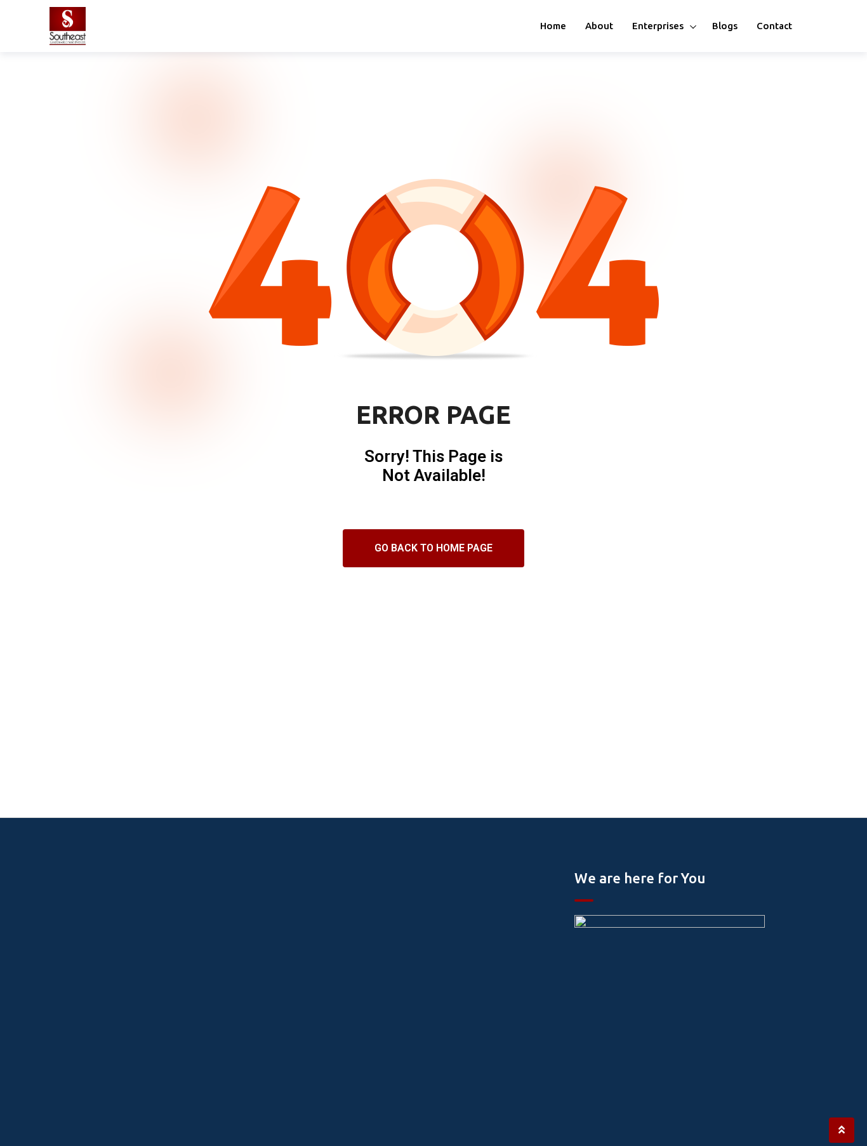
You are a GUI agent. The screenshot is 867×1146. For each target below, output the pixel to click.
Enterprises (658, 25)
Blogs (725, 25)
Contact (774, 25)
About (599, 25)
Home (553, 25)
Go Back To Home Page (433, 548)
